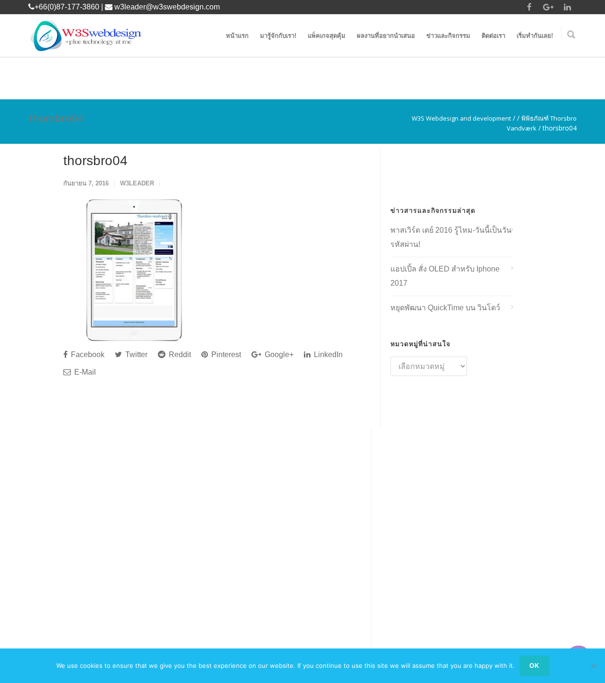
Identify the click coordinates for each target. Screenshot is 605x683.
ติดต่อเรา (493, 35)
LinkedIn (327, 354)
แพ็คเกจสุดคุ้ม (327, 35)
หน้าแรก (237, 35)
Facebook (86, 354)
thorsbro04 (95, 160)
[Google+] (548, 7)
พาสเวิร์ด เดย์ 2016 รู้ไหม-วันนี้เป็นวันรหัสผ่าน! (450, 237)
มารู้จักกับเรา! (278, 35)
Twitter (135, 354)
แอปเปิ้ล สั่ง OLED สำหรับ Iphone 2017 (445, 276)
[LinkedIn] (567, 7)
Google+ (278, 354)
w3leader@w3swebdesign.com (167, 7)
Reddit (179, 354)
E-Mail (84, 372)
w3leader (137, 183)
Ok (534, 665)
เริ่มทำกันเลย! (535, 35)
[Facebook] (529, 7)
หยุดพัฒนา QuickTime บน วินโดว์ (445, 308)
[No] (593, 666)
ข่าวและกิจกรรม (448, 35)
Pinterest (225, 354)
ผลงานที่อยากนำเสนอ (386, 35)
